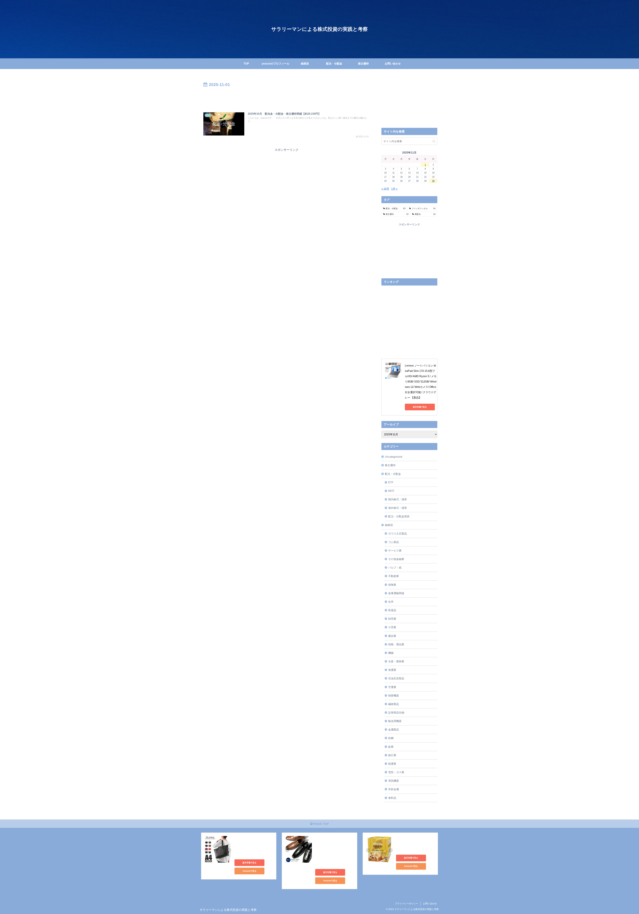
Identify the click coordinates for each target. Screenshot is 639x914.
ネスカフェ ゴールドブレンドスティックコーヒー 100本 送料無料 (415, 844)
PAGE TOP (321, 824)
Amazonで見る (249, 871)
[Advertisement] (286, 97)
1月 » (394, 188)
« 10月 (385, 188)
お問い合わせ (430, 903)
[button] (434, 141)
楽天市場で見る (420, 407)
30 (433, 181)
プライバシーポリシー (406, 903)
